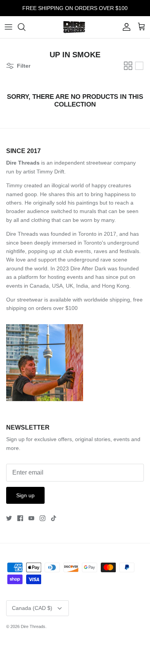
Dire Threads (33, 626)
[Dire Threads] (75, 27)
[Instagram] (42, 518)
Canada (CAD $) (32, 608)
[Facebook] (20, 518)
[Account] (124, 26)
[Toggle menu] (8, 26)
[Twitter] (9, 518)
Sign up (25, 495)
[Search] (25, 26)
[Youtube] (31, 518)
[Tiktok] (54, 518)
